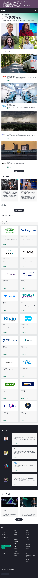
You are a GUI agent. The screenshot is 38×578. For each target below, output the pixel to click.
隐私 (2, 570)
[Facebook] (10, 546)
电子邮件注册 (28, 544)
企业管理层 (16, 541)
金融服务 (27, 548)
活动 (27, 528)
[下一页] (5, 205)
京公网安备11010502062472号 (26, 570)
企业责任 (15, 534)
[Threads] (8, 546)
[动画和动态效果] (4, 553)
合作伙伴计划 (28, 564)
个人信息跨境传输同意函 (8, 6)
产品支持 (15, 551)
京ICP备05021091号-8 (18, 570)
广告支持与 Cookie (9, 570)
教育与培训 (28, 542)
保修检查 (15, 555)
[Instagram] (6, 546)
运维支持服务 (16, 548)
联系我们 (27, 539)
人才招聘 (15, 532)
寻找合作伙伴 (28, 563)
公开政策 (15, 543)
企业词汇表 (28, 546)
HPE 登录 (27, 553)
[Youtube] (2, 548)
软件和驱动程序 (16, 553)
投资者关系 (16, 539)
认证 (27, 561)
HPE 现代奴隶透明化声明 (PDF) (18, 537)
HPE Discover (28, 530)
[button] (34, 10)
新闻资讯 (27, 534)
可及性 (15, 530)
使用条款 (5, 570)
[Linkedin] (2, 546)
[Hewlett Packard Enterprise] (3, 10)
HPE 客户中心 (28, 551)
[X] (4, 546)
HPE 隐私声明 (8, 4)
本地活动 (27, 532)
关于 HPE (15, 528)
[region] (19, 190)
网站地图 (13, 570)
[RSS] (4, 548)
